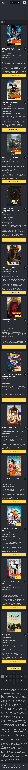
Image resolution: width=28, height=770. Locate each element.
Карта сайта (21, 765)
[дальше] (14, 683)
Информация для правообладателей (11, 767)
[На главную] (4, 2)
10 (14, 680)
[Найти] (18, 2)
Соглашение (14, 765)
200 (22, 680)
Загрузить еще (15, 668)
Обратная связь (6, 765)
